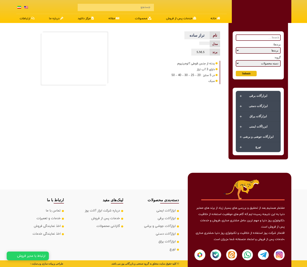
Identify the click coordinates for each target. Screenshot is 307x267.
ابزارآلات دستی (254, 106)
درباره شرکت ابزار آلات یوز (102, 211)
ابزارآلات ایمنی (166, 211)
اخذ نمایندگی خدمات (47, 234)
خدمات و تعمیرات (49, 218)
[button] (143, 18)
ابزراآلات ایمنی (254, 126)
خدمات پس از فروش (105, 218)
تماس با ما (53, 211)
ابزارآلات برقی (253, 96)
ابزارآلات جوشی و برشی (257, 137)
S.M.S (200, 52)
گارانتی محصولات (108, 226)
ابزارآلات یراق (253, 116)
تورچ (250, 147)
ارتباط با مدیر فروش (31, 256)
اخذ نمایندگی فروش (47, 226)
